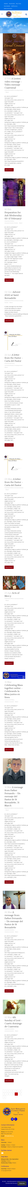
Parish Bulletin (7, 6)
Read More (9, 169)
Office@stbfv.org (9, 1136)
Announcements (9, 223)
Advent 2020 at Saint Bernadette (12, 295)
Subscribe (22, 1183)
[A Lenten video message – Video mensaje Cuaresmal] (14, 54)
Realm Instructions (8, 8)
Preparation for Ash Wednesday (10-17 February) (13, 215)
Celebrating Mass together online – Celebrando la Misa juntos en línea (14, 691)
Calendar (6, 3)
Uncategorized (18, 90)
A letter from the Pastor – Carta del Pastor (14, 358)
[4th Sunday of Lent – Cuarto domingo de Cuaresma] (14, 1007)
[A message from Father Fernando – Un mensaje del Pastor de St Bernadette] (14, 900)
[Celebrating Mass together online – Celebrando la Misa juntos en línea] (14, 675)
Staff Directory (14, 6)
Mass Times (18, 3)
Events (16, 223)
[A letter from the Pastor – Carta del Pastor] (14, 340)
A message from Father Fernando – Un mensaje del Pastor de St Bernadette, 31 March (14, 796)
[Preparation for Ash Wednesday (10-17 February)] (14, 192)
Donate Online (12, 3)
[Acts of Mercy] (14, 583)
